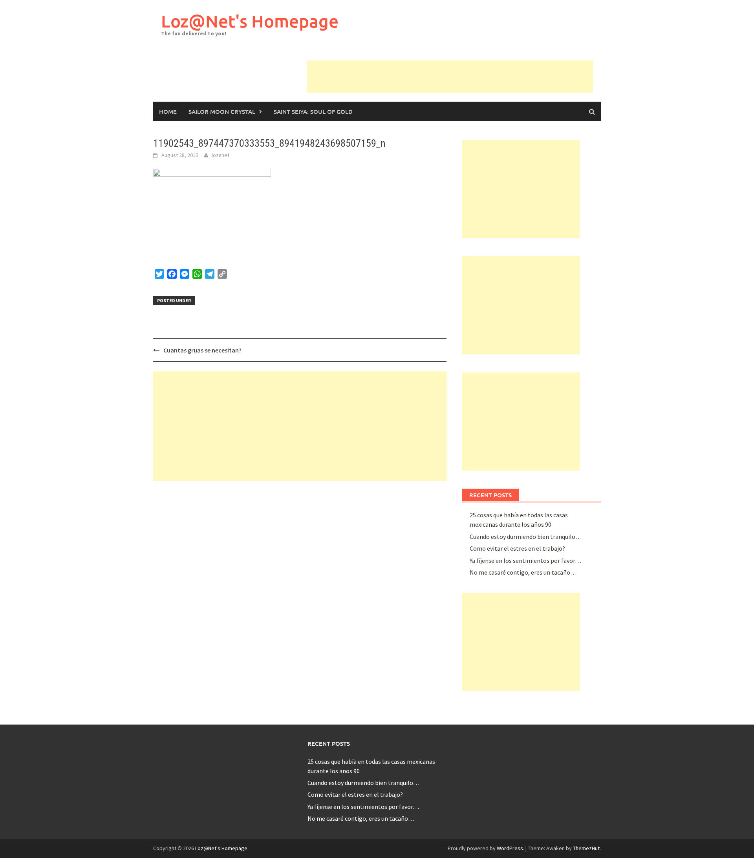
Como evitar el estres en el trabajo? (517, 548)
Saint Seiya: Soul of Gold (313, 111)
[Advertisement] (450, 78)
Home (168, 111)
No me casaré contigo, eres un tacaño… (523, 572)
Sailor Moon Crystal (221, 111)
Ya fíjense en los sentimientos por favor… (525, 560)
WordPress (510, 848)
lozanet (220, 155)
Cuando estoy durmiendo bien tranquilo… (526, 536)
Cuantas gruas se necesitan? (202, 350)
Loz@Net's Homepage (250, 21)
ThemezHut (586, 848)
